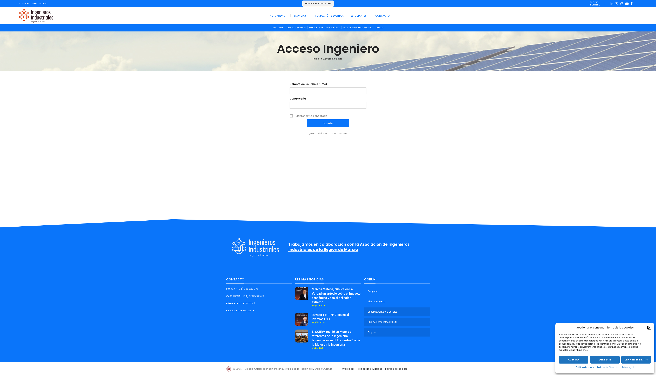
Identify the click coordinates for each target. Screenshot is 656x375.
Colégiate (373, 291)
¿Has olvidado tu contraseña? (328, 133)
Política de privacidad (369, 369)
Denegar (605, 359)
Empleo (371, 332)
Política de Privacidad (608, 367)
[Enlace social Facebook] (632, 3)
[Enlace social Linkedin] (612, 3)
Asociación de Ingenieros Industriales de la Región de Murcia (348, 247)
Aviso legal (348, 369)
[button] (649, 327)
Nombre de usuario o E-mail (308, 84)
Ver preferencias (636, 359)
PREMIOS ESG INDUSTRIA (318, 3)
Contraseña (298, 98)
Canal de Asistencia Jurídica (382, 311)
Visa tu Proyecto (376, 301)
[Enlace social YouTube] (627, 3)
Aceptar (573, 359)
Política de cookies (586, 367)
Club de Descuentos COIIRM (382, 322)
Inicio (316, 58)
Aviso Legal (628, 367)
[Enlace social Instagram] (621, 3)
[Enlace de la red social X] (616, 3)
